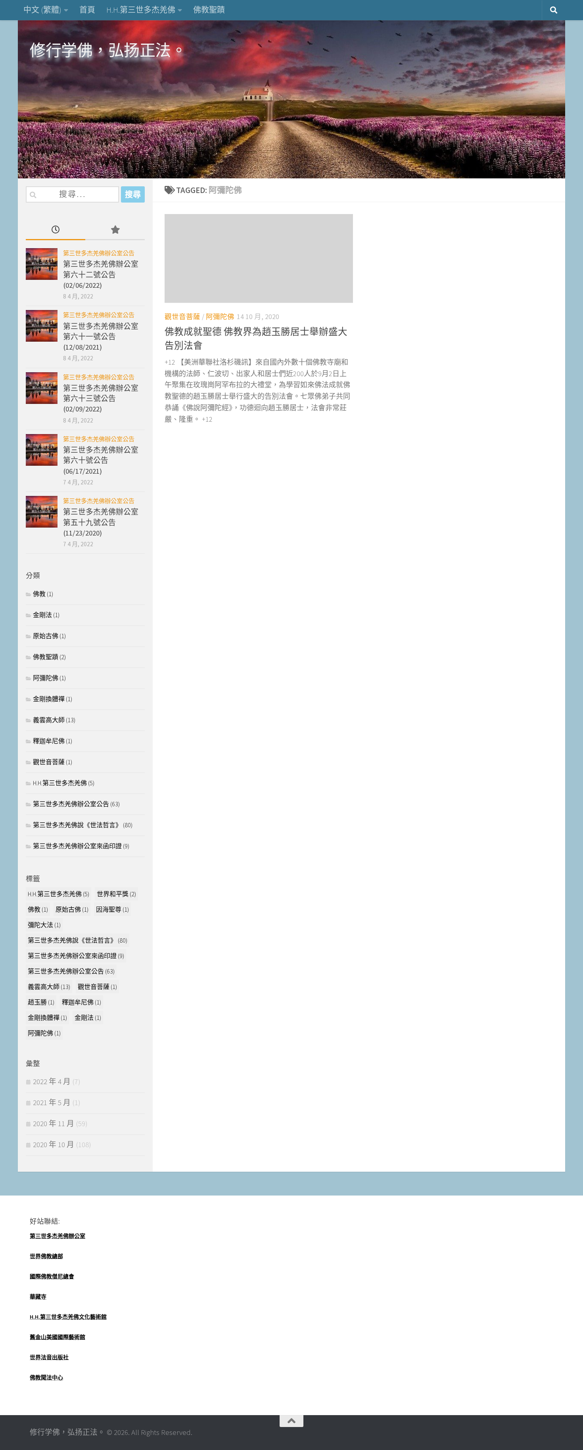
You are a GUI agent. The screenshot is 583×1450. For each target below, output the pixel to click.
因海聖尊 (112, 909)
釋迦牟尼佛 (49, 741)
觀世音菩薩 (182, 316)
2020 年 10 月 (53, 1144)
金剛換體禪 (49, 699)
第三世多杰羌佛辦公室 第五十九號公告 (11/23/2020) (100, 522)
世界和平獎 (116, 894)
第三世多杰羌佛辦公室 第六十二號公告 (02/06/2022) (100, 275)
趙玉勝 (41, 1002)
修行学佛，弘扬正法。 (108, 50)
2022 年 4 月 (52, 1081)
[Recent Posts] (55, 230)
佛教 (39, 594)
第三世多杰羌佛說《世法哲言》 (77, 825)
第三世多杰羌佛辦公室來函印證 (77, 846)
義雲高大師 (49, 720)
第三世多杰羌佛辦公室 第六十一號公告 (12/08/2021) (100, 337)
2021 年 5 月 (52, 1102)
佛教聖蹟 (209, 10)
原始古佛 (45, 636)
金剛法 (42, 615)
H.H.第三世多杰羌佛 (140, 10)
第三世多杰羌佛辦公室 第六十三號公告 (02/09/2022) (100, 399)
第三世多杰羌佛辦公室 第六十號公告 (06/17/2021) (100, 461)
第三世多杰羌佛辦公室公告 (98, 253)
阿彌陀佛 (220, 316)
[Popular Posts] (115, 230)
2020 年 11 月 (53, 1123)
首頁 (87, 10)
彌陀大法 (44, 925)
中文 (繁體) (42, 10)
